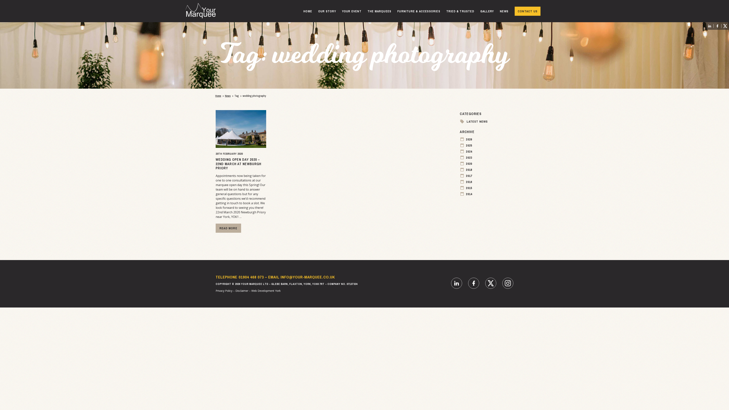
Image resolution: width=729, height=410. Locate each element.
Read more (228, 228)
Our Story (327, 11)
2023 (469, 157)
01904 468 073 (251, 277)
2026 (469, 139)
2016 (469, 182)
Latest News (477, 121)
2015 (469, 188)
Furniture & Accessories (418, 11)
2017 (469, 176)
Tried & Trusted (460, 11)
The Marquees (379, 11)
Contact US (527, 11)
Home (307, 11)
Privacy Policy (224, 291)
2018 (469, 170)
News (504, 11)
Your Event (351, 11)
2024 (469, 151)
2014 (469, 194)
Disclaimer (241, 291)
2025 (469, 145)
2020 (469, 164)
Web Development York (266, 291)
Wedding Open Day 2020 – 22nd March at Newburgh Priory (238, 163)
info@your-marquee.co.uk (308, 277)
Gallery (487, 11)
